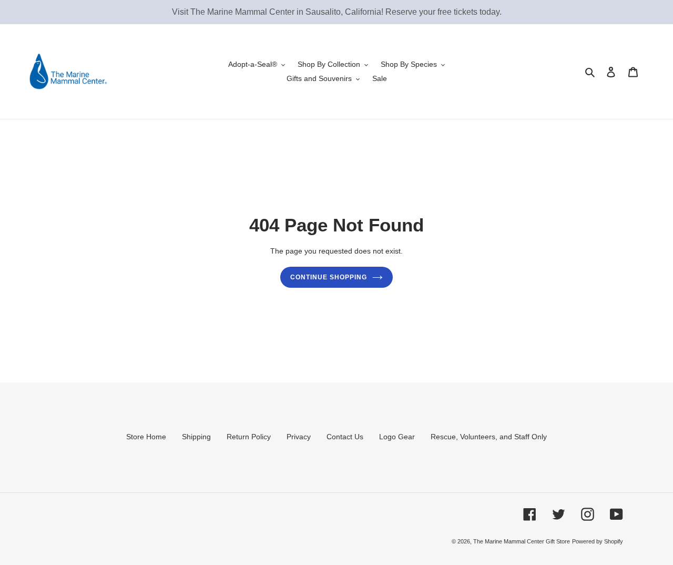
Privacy (299, 436)
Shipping (196, 436)
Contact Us (345, 436)
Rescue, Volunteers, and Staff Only (489, 436)
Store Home (146, 436)
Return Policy (249, 436)
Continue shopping (328, 277)
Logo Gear (397, 436)
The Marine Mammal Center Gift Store (521, 541)
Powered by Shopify (597, 541)
